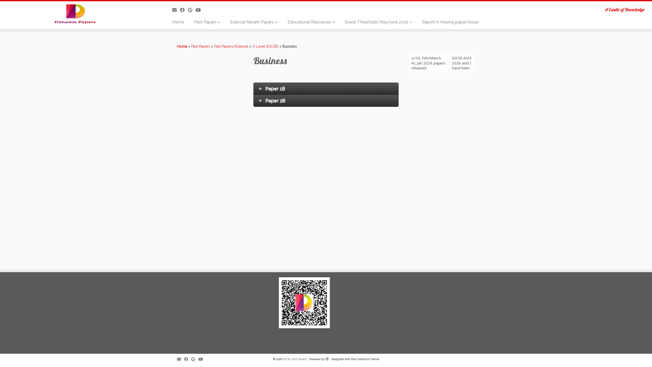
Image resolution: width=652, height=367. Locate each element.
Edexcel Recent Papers (252, 22)
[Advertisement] (210, 128)
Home (178, 22)
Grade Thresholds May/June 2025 (377, 22)
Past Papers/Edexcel (231, 46)
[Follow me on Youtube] (200, 10)
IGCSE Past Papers (295, 359)
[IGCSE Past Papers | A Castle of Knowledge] (75, 13)
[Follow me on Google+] (192, 10)
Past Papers (206, 22)
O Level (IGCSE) (265, 46)
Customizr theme (367, 359)
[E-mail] (176, 10)
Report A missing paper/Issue (450, 22)
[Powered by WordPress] (327, 358)
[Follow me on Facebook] (184, 10)
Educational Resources (310, 22)
